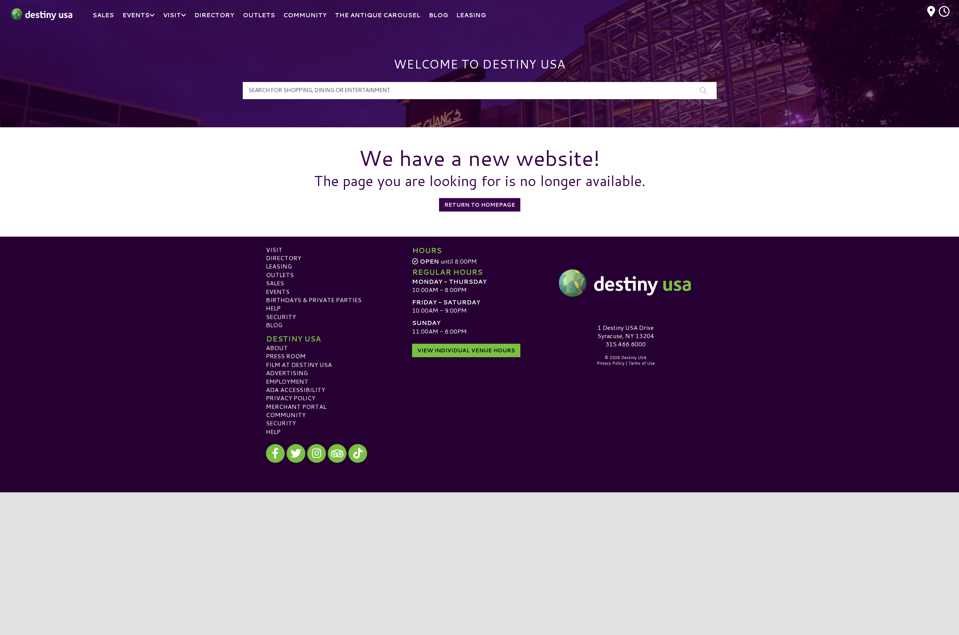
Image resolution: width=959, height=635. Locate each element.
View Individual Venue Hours (466, 350)
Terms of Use (642, 363)
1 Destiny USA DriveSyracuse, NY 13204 (626, 331)
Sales (275, 283)
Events (278, 291)
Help (273, 308)
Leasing (279, 266)
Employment (287, 381)
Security (281, 316)
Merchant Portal (296, 406)
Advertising (287, 372)
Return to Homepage (479, 205)
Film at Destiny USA (299, 364)
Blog (274, 324)
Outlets (280, 274)
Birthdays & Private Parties (313, 299)
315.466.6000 (625, 344)
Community (286, 414)
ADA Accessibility (295, 389)
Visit (274, 249)
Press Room (286, 356)
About (277, 347)
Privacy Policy (290, 398)
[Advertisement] (479, 544)
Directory (283, 257)
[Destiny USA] (625, 283)
